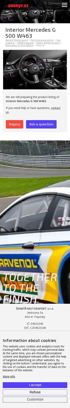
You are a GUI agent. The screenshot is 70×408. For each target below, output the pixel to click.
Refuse (35, 392)
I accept (35, 385)
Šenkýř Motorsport (16, 40)
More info (9, 376)
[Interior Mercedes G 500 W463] (35, 69)
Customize (35, 399)
